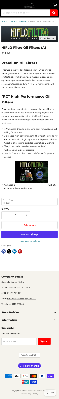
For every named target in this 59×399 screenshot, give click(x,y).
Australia (28, 355)
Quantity (5, 209)
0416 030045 (18, 304)
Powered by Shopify (29, 394)
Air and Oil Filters (18, 21)
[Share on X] (9, 251)
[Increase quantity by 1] (26, 215)
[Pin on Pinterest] (20, 251)
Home (4, 21)
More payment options (29, 241)
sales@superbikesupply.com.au (21, 298)
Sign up (44, 341)
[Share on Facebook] (3, 251)
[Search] (54, 12)
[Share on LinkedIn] (14, 251)
